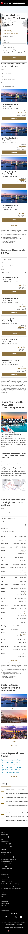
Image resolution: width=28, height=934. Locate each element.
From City (23, 922)
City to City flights (15, 922)
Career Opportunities (6, 846)
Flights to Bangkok (5, 905)
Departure (6, 51)
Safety (2, 839)
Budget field (4, 82)
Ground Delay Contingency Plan (8, 859)
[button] (10, 33)
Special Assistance (6, 864)
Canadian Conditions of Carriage (8, 886)
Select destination (8, 47)
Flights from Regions (10, 924)
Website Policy (5, 877)
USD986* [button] (7, 24)
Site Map (4, 866)
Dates (2, 269)
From (4, 40)
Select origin (6, 42)
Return (17, 51)
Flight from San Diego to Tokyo (10, 770)
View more (14, 776)
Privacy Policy (5, 874)
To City (9, 922)
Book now (14, 58)
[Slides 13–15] (16, 745)
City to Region (19, 924)
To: (2, 76)
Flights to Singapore (5, 903)
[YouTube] (21, 917)
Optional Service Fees (6, 861)
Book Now (14, 118)
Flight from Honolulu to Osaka (10, 772)
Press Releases (5, 837)
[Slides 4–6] (12, 745)
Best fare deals (4, 894)
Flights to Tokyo (4, 899)
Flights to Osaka (4, 901)
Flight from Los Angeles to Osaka (11, 767)
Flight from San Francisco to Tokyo (11, 762)
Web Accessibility (5, 879)
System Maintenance (6, 868)
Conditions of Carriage (6, 881)
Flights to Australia (5, 910)
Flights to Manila (4, 908)
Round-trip (6, 30)
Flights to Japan (4, 896)
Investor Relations (5, 834)
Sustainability (5, 841)
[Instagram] (6, 917)
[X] (16, 917)
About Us (3, 832)
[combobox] (15, 73)
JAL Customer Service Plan (7, 857)
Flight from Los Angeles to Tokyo (11, 760)
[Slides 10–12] (15, 745)
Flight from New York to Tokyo (10, 765)
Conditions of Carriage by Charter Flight (10, 884)
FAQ (3, 854)
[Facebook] (11, 917)
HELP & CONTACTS (6, 852)
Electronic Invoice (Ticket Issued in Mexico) (11, 888)
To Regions (4, 922)
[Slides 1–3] (11, 745)
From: (2, 69)
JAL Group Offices (6, 844)
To (3, 45)
